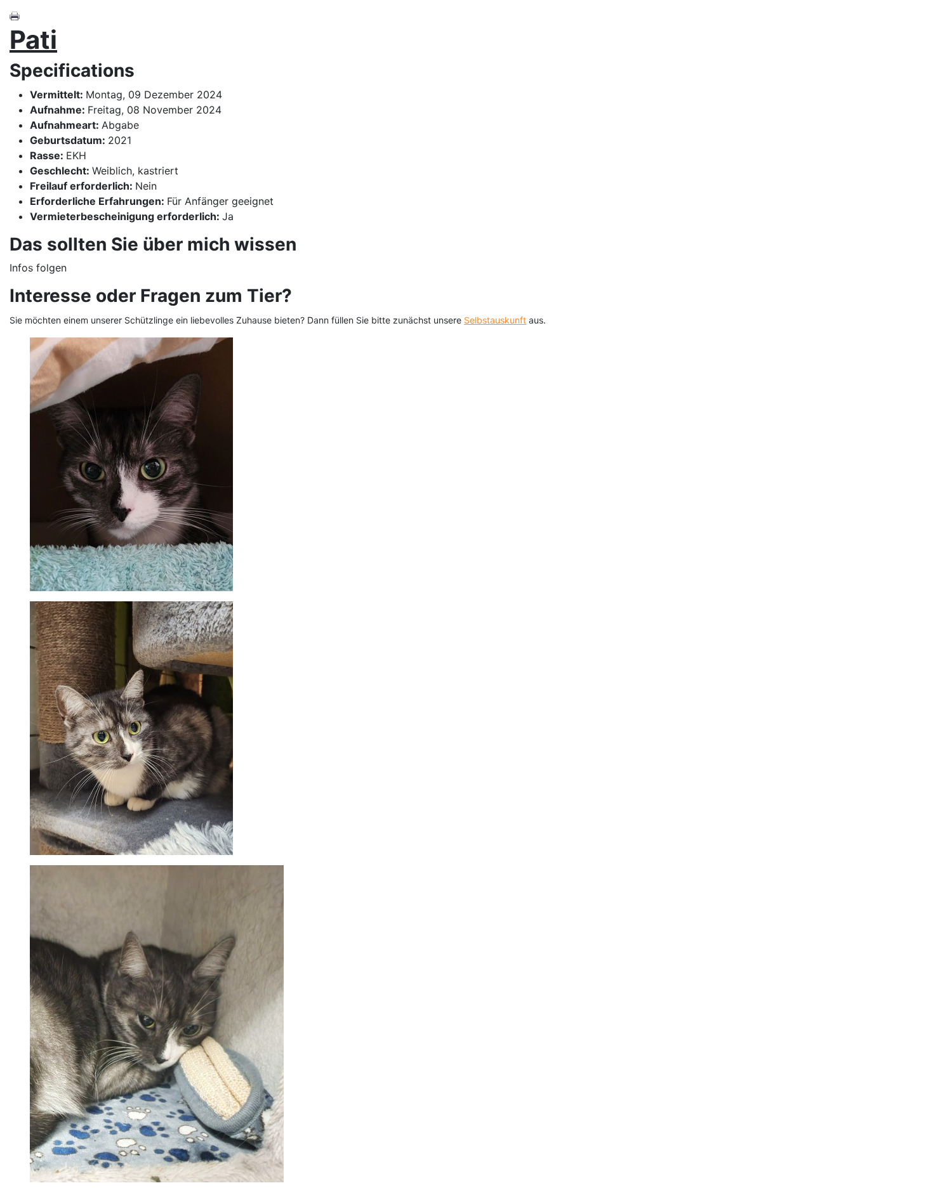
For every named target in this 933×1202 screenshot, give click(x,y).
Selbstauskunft (495, 320)
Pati (33, 39)
